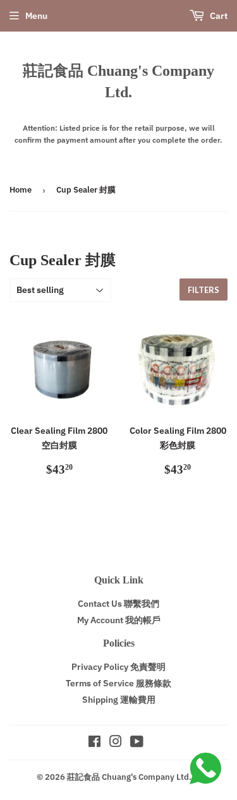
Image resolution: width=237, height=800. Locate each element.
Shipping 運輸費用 (118, 699)
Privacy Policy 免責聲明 (118, 666)
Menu (36, 15)
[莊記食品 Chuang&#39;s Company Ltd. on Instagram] (115, 743)
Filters (203, 290)
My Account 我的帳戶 (119, 620)
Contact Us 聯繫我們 (118, 603)
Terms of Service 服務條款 (118, 683)
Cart (218, 15)
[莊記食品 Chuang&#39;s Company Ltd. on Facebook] (94, 743)
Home (20, 189)
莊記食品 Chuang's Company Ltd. (118, 81)
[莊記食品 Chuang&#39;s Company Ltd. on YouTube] (136, 743)
